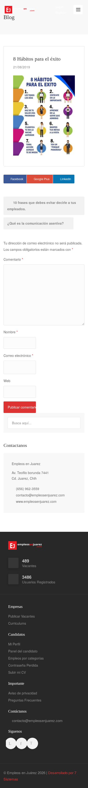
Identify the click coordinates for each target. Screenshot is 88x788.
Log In (59, 7)
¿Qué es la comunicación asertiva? (36, 223)
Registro (60, 12)
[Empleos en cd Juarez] (19, 6)
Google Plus (42, 179)
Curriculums (17, 623)
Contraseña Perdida (23, 665)
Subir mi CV (17, 672)
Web (7, 380)
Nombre (11, 332)
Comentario (13, 259)
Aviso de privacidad (22, 693)
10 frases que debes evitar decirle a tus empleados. (41, 205)
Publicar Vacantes (21, 616)
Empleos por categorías (26, 658)
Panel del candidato (23, 651)
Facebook (17, 179)
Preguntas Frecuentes (24, 700)
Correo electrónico (18, 355)
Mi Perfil (14, 644)
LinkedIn (65, 179)
